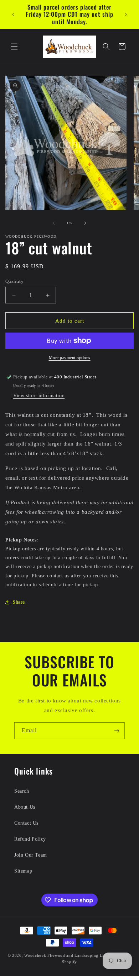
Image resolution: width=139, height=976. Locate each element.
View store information (39, 395)
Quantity (14, 281)
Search (21, 791)
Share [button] (18, 602)
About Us (24, 807)
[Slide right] (85, 223)
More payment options (70, 357)
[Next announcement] (126, 14)
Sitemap (23, 871)
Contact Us (26, 823)
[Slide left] (54, 223)
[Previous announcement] (13, 14)
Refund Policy (30, 839)
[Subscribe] (116, 730)
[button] (14, 46)
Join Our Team (30, 855)
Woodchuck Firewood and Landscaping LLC (66, 955)
